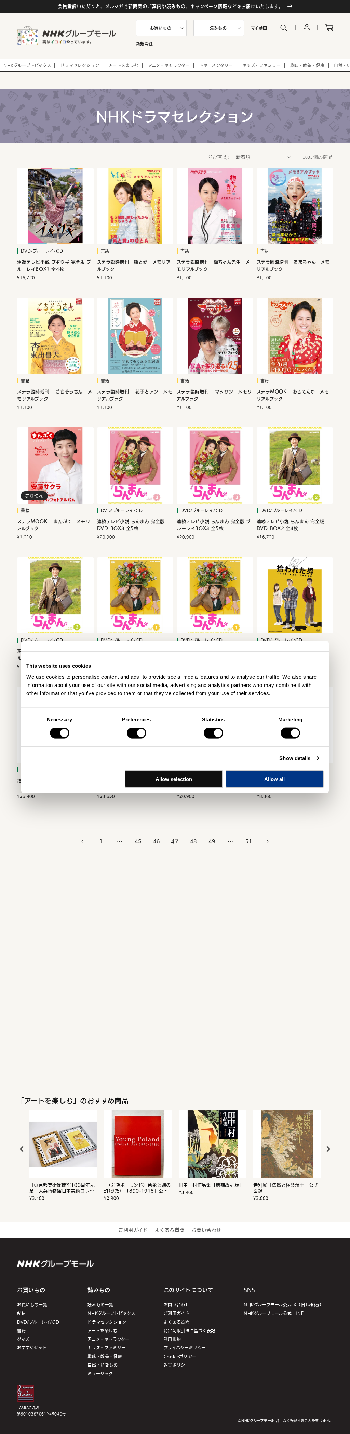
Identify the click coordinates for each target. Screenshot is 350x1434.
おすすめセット (32, 1347)
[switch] (136, 733)
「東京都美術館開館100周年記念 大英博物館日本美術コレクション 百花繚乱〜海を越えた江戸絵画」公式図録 (62, 1188)
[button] (161, 28)
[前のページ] (82, 841)
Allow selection (174, 779)
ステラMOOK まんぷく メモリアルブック (53, 525)
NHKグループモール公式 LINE (274, 1313)
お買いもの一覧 (32, 1304)
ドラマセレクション (107, 1322)
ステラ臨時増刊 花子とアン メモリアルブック (135, 395)
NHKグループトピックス (111, 1313)
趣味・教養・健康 (105, 1356)
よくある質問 (170, 1230)
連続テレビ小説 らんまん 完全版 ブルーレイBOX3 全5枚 (214, 525)
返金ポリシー (177, 1364)
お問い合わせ (206, 1230)
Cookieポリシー (180, 1356)
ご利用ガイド (133, 1230)
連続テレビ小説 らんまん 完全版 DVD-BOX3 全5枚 (131, 525)
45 (138, 841)
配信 (21, 1313)
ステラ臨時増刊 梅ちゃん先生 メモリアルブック (213, 265)
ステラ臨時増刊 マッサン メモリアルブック (214, 395)
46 (156, 841)
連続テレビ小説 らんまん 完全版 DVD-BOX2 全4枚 (291, 525)
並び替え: (218, 157)
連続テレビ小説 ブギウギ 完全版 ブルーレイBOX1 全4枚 (54, 265)
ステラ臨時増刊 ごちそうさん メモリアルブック (54, 395)
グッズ (23, 1339)
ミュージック (100, 1373)
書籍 (21, 1330)
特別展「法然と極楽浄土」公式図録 (285, 1188)
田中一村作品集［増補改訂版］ (211, 1185)
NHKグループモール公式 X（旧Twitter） (284, 1304)
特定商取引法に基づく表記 (189, 1330)
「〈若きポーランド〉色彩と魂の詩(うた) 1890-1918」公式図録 (137, 1188)
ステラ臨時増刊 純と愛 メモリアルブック (134, 265)
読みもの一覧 (100, 1304)
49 (211, 841)
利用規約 (172, 1339)
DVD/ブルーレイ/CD (38, 1322)
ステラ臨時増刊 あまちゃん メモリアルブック (293, 265)
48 (193, 841)
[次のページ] (267, 841)
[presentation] (22, 1148)
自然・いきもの (103, 1364)
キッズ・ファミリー (106, 1347)
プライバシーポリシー (185, 1347)
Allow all (274, 779)
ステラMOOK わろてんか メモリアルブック (293, 395)
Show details (294, 758)
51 (248, 841)
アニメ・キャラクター (108, 1339)
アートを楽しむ (102, 1330)
